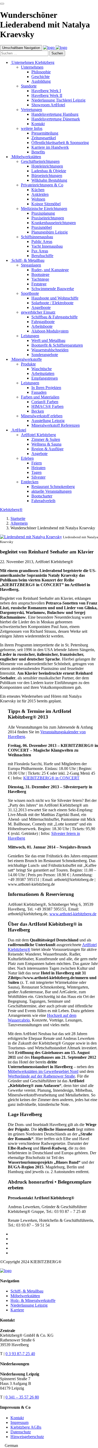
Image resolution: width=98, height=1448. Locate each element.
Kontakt (17, 1418)
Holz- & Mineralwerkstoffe (32, 1300)
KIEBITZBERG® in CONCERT (51, 778)
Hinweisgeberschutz (27, 1436)
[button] (49, 1445)
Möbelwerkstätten (25, 1296)
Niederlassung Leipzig (29, 1305)
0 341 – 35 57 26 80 (22, 1397)
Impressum (19, 1422)
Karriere (17, 1310)
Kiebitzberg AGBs (25, 1427)
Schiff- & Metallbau (26, 1291)
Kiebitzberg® (11, 509)
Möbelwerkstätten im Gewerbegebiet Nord (43, 1071)
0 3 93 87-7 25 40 (20, 1353)
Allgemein (19, 523)
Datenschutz (20, 1432)
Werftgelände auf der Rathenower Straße (41, 1076)
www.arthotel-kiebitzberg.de (72, 914)
